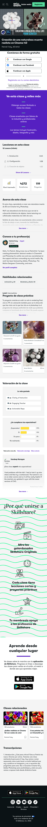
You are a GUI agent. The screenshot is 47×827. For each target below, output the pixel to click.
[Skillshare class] (15, 718)
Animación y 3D (9, 282)
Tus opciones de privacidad (22, 816)
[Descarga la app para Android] (31, 792)
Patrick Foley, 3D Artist (11, 47)
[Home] (17, 4)
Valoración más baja (23, 451)
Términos (24, 809)
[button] (3, 4)
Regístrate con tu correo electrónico (23, 80)
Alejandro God (8, 363)
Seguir (22, 241)
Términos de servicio (32, 84)
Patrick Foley (16, 241)
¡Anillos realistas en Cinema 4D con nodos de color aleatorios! (15, 733)
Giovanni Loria (8, 336)
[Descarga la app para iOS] (15, 792)
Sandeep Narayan (18, 459)
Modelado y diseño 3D (27, 282)
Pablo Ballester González (32, 340)
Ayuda (26, 807)
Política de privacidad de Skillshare (19, 86)
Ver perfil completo (10, 268)
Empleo (18, 807)
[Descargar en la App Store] (23, 679)
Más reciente (35, 451)
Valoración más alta (9, 451)
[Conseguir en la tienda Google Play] (23, 687)
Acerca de (10, 807)
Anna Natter (28, 368)
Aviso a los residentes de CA (23, 818)
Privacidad (33, 807)
